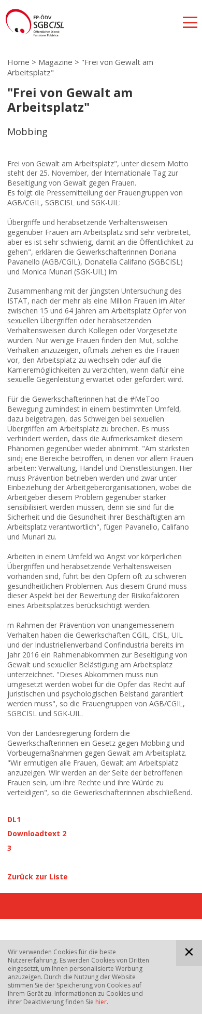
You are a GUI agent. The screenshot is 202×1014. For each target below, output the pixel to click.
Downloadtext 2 (36, 833)
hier (101, 1001)
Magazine (55, 62)
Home (18, 62)
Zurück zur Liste (37, 876)
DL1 (14, 819)
